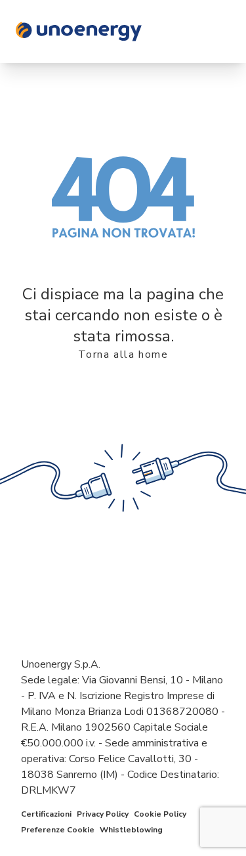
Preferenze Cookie (57, 829)
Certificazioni (46, 814)
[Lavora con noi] (123, 31)
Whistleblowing (131, 829)
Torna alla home (123, 354)
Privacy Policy (103, 814)
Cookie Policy (160, 814)
